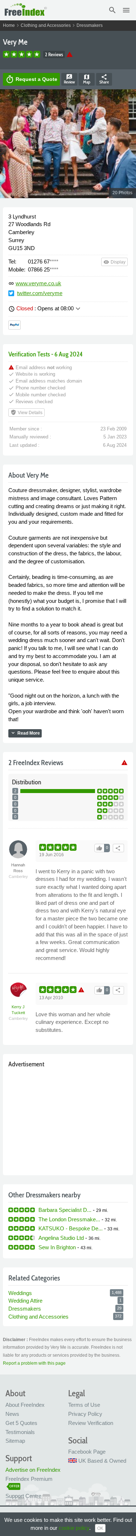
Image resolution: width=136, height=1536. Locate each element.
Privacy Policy (85, 1414)
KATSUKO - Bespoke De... (70, 1228)
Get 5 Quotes (21, 1423)
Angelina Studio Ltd (61, 1238)
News (12, 1414)
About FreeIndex (25, 1405)
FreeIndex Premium (29, 1479)
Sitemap (15, 1441)
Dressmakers (90, 25)
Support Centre (23, 1496)
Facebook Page (87, 1452)
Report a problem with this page (34, 1363)
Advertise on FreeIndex (33, 1470)
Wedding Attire (25, 1301)
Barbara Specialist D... (64, 1210)
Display (114, 262)
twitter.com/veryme (39, 293)
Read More (25, 733)
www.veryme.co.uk (38, 283)
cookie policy (74, 1528)
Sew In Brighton (57, 1247)
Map (86, 79)
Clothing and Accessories (46, 25)
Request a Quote (31, 79)
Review (69, 79)
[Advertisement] (68, 1120)
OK (100, 1528)
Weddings (20, 1293)
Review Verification (90, 1423)
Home (9, 25)
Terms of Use (84, 1405)
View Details (26, 412)
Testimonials (20, 1432)
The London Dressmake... (69, 1219)
